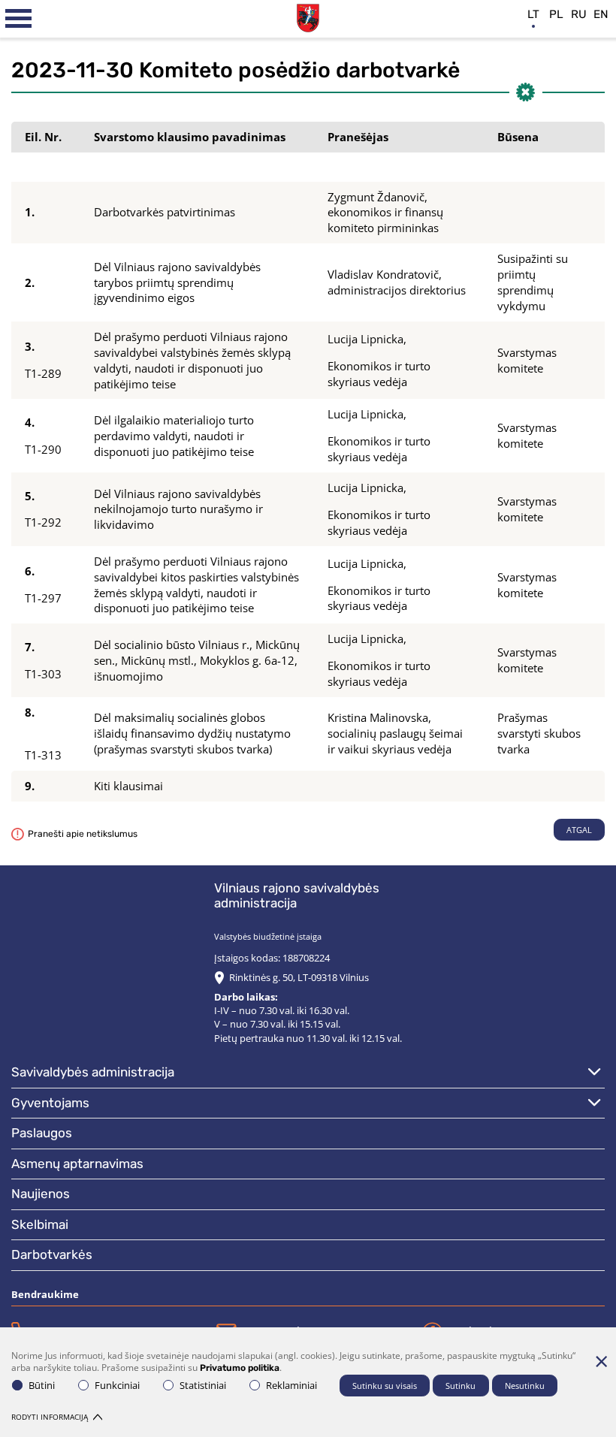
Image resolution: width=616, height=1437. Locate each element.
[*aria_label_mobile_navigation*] (19, 19)
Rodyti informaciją (49, 1416)
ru (579, 14)
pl (556, 14)
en (600, 14)
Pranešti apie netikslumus (82, 834)
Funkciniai (117, 1385)
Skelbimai (39, 1224)
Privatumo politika (239, 1368)
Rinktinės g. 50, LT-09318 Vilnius (299, 977)
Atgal (579, 829)
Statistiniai (203, 1385)
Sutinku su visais (384, 1385)
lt (533, 14)
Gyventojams (50, 1102)
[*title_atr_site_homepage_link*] (308, 16)
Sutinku (460, 1385)
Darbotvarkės (51, 1254)
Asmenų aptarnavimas (77, 1163)
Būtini (42, 1385)
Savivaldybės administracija (92, 1071)
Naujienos (40, 1193)
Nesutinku (525, 1385)
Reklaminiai (291, 1385)
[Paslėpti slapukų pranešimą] (601, 1361)
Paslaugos (41, 1132)
